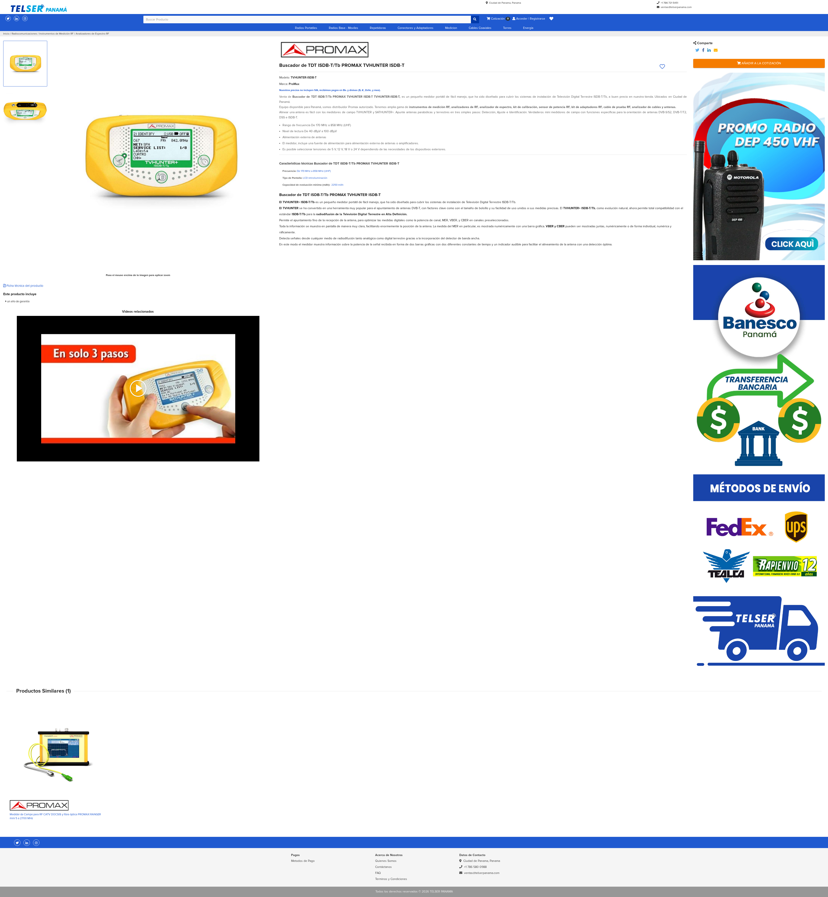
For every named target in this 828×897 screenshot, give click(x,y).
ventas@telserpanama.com (676, 7)
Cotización (499, 18)
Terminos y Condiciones (391, 879)
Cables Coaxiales (480, 28)
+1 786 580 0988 (475, 867)
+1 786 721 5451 (669, 3)
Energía (528, 28)
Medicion (451, 28)
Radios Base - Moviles (343, 28)
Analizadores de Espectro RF (92, 33)
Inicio (6, 33)
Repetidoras (378, 28)
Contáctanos (383, 867)
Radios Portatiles (306, 28)
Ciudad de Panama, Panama (505, 3)
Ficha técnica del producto (24, 286)
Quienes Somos (386, 861)
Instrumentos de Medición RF (56, 33)
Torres (507, 28)
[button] (551, 19)
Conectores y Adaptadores (415, 28)
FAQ (378, 873)
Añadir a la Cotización (761, 63)
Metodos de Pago (303, 861)
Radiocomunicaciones (24, 33)
